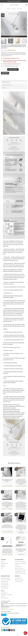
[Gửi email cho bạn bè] (9, 630)
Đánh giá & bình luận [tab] (6, 85)
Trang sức (14, 8)
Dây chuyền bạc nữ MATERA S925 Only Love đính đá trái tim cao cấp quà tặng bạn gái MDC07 (7, 550)
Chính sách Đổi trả (18, 566)
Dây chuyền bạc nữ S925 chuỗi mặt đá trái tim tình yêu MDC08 (21, 550)
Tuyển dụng (3, 566)
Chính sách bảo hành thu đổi (20, 569)
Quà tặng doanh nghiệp (19, 579)
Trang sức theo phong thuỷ (5, 579)
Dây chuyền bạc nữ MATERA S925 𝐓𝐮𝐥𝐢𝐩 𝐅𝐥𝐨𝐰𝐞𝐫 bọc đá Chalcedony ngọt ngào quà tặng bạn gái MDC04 (7, 504)
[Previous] (3, 24)
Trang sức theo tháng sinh (5, 578)
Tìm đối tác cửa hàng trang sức (6, 594)
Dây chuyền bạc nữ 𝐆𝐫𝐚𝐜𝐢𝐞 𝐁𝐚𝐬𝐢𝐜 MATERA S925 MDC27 (7, 480)
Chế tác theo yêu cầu (18, 581)
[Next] (25, 24)
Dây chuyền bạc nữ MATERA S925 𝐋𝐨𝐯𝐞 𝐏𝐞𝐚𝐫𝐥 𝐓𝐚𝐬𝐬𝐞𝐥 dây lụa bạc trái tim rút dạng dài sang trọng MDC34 (21, 527)
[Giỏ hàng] (26, 4)
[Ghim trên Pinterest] (11, 630)
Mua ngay (5, 73)
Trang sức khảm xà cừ (5, 586)
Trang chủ (8, 8)
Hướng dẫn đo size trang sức (20, 571)
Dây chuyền (19, 8)
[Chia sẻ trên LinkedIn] (14, 630)
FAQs (2, 568)
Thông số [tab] (4, 87)
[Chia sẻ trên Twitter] (7, 630)
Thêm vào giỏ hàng (13, 69)
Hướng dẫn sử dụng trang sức (20, 573)
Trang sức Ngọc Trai (4, 581)
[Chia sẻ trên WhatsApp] (2, 630)
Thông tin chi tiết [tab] (6, 82)
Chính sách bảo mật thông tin (20, 561)
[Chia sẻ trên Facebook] (4, 630)
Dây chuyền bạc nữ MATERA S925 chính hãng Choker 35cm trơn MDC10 (7, 526)
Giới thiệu (2, 561)
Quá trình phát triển (4, 563)
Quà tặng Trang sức (18, 578)
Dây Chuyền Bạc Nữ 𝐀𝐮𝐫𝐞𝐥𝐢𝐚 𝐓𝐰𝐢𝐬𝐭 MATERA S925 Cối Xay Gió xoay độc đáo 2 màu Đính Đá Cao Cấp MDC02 (20, 482)
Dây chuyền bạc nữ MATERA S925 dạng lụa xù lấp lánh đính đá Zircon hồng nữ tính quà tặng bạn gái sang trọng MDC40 (20, 504)
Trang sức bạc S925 (4, 583)
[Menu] (2, 4)
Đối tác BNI (3, 596)
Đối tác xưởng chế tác (5, 597)
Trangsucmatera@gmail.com (8, 609)
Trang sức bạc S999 (4, 584)
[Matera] (14, 5)
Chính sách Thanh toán (19, 568)
